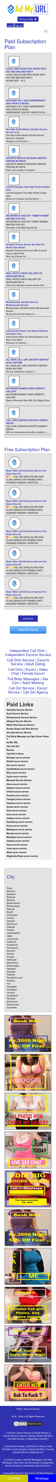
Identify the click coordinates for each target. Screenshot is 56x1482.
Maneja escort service (18, 833)
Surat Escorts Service (17, 713)
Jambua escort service (18, 818)
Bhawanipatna (13, 902)
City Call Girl (13, 746)
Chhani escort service (18, 791)
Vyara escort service (17, 776)
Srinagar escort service (18, 757)
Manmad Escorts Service (19, 780)
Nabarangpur (13, 965)
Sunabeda (12, 1007)
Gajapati (11, 926)
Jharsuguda (12, 938)
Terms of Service (32, 1408)
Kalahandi (11, 941)
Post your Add (26, 19)
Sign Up (19, 25)
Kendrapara (12, 947)
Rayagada (12, 986)
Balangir (11, 908)
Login (10, 25)
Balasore (11, 891)
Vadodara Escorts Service (20, 709)
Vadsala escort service (18, 840)
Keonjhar (11, 950)
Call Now (14, 1478)
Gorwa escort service (17, 806)
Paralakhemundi (14, 977)
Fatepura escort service (19, 803)
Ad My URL (12, 742)
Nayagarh (11, 968)
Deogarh (11, 920)
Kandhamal (12, 944)
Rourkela (11, 998)
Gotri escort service (17, 810)
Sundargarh (12, 995)
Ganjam (10, 929)
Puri (9, 983)
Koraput (10, 956)
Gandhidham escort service (21, 768)
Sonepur (11, 992)
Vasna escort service (17, 844)
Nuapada (11, 971)
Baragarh (11, 894)
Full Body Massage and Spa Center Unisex (28, 737)
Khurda (10, 953)
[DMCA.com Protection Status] (28, 1423)
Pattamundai (13, 1004)
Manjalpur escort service (19, 837)
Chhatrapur (12, 914)
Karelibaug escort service (20, 821)
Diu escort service (16, 765)
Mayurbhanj (12, 962)
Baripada (11, 896)
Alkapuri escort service (18, 787)
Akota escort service (17, 784)
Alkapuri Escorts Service (19, 721)
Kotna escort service (17, 825)
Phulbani (11, 980)
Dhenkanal (12, 923)
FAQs (19, 1408)
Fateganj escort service (18, 799)
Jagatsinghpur (13, 932)
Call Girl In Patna (15, 753)
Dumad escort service (18, 795)
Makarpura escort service (19, 829)
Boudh (10, 911)
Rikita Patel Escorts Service (20, 724)
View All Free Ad (28, 629)
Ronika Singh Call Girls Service (22, 728)
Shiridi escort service (17, 761)
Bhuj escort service (16, 772)
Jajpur (10, 935)
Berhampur (12, 1001)
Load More (28, 618)
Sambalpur (12, 989)
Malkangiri (12, 959)
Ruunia (10, 749)
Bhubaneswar (13, 905)
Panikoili (11, 974)
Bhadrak (11, 899)
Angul (9, 888)
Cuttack (10, 917)
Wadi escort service (17, 852)
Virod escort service (17, 848)
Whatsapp (42, 1478)
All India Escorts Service (19, 732)
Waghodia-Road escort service (22, 855)
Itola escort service (16, 814)
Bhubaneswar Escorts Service (22, 717)
